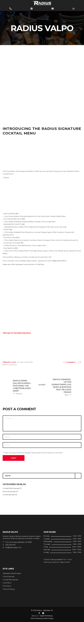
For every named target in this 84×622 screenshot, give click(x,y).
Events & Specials (10, 364)
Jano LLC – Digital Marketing (42, 616)
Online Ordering (8, 589)
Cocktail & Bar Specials (11, 488)
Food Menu (7, 583)
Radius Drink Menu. (59, 261)
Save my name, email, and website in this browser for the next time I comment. (34, 453)
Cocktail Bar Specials (10, 580)
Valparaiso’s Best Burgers (12, 573)
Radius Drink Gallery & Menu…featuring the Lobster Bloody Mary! (22, 385)
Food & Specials (8, 495)
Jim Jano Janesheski (25, 362)
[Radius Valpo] (42, 3)
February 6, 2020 (9, 362)
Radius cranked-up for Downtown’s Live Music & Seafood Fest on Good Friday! (61, 385)
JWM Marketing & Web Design (42, 618)
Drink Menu (7, 586)
